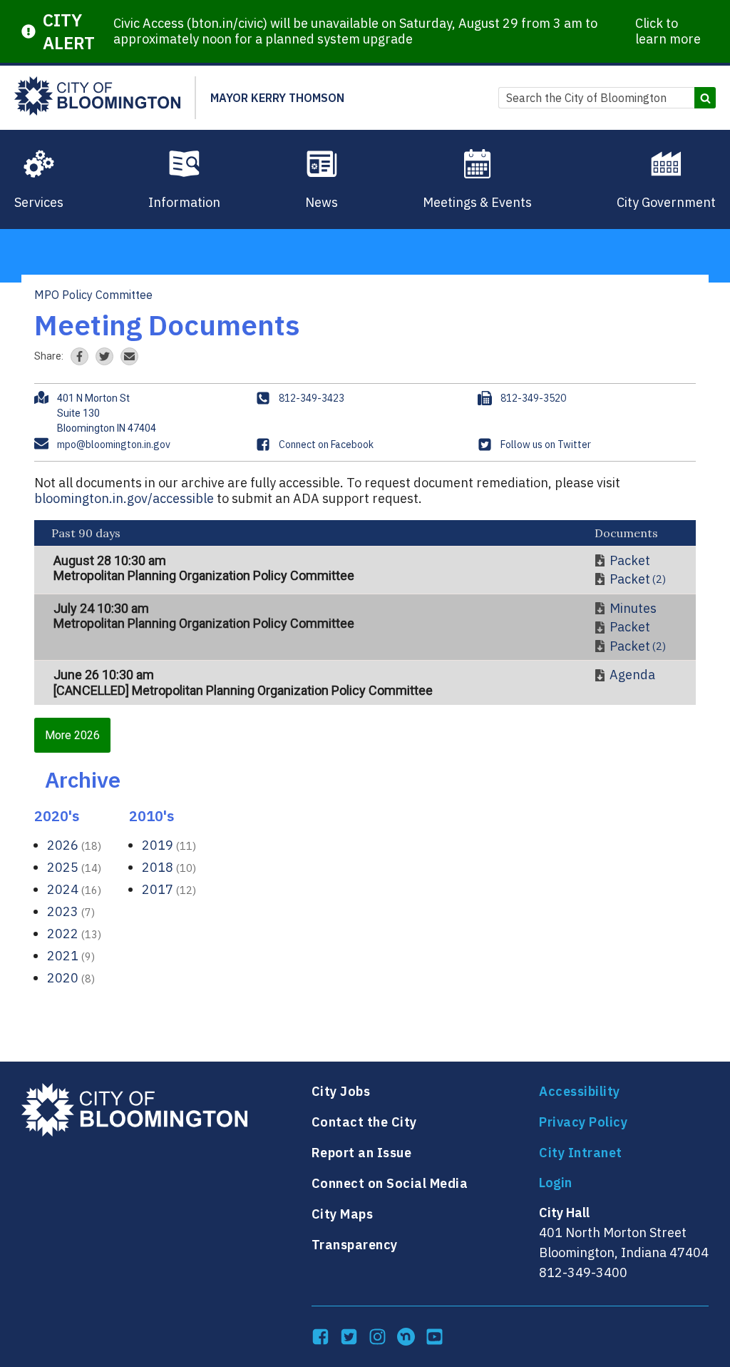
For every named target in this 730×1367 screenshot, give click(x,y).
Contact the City (364, 1122)
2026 (74, 845)
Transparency (355, 1244)
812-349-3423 (311, 398)
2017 (169, 889)
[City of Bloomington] (97, 97)
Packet (630, 561)
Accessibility (579, 1091)
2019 (169, 845)
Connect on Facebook (326, 444)
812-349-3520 (533, 398)
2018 (169, 867)
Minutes (633, 608)
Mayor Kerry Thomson (277, 98)
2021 (71, 955)
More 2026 (72, 735)
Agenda (632, 675)
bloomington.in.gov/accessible (124, 498)
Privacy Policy (583, 1122)
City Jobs (341, 1091)
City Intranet (580, 1152)
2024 (74, 889)
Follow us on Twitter (545, 444)
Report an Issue (362, 1152)
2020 (71, 978)
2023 (71, 911)
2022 (74, 933)
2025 (74, 867)
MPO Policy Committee (93, 295)
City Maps (343, 1214)
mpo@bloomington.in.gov (113, 444)
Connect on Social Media (390, 1183)
